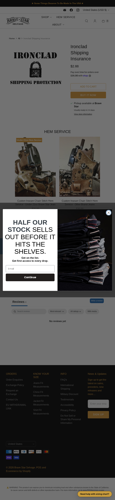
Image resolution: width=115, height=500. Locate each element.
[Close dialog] (108, 212)
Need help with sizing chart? (94, 494)
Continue (30, 277)
